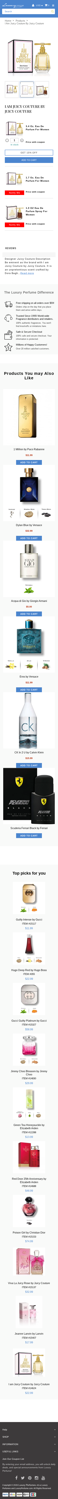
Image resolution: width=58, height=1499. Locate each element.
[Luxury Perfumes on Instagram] (35, 1478)
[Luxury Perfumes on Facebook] (15, 1478)
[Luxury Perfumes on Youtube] (42, 1478)
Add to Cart (29, 160)
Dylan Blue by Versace (29, 525)
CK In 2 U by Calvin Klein (29, 752)
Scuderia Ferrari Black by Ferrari (29, 828)
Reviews (10, 248)
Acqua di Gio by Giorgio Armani (29, 601)
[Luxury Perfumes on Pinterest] (29, 1478)
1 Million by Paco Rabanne (29, 449)
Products (20, 20)
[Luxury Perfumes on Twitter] (22, 1478)
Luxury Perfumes (27, 1485)
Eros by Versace (29, 676)
